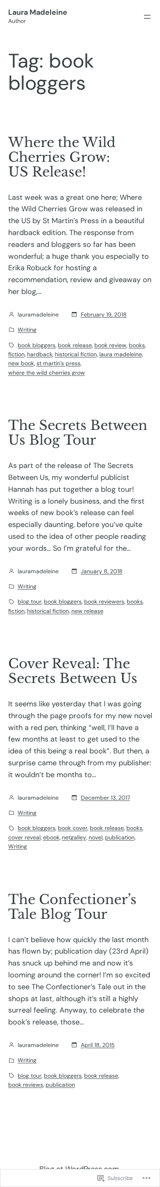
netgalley (74, 837)
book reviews (25, 1084)
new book (21, 363)
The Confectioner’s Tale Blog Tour (72, 907)
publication (120, 837)
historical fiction (76, 354)
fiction (16, 354)
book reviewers (104, 601)
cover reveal (24, 837)
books (137, 345)
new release (87, 611)
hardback (40, 354)
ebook (51, 837)
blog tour (29, 601)
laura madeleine (120, 354)
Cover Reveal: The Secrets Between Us (72, 671)
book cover (72, 828)
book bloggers (36, 345)
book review (110, 345)
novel (96, 837)
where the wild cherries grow (46, 372)
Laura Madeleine (37, 12)
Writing (27, 329)
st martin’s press (58, 363)
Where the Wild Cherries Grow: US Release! (62, 157)
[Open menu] (147, 17)
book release (75, 345)
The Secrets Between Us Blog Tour (77, 433)
